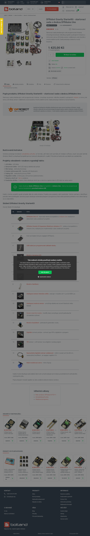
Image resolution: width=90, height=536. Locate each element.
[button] (45, 277)
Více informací (65, 268)
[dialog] (45, 268)
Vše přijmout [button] (45, 272)
